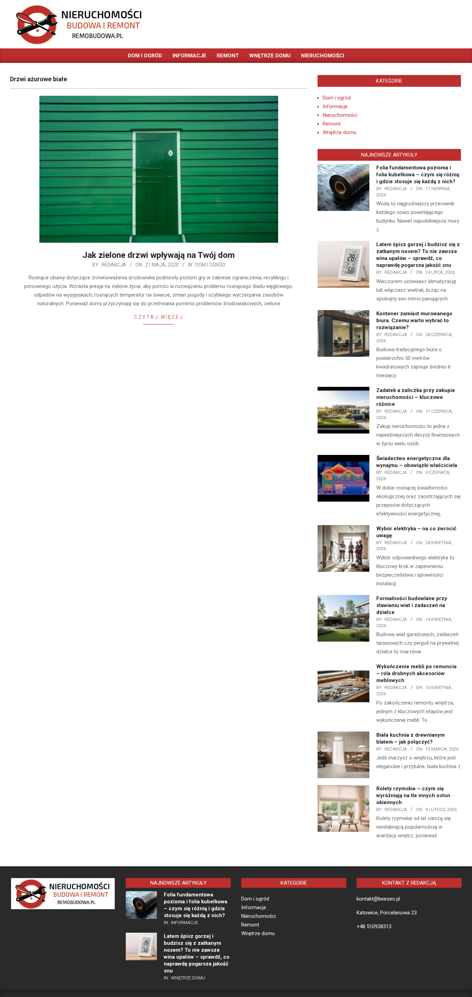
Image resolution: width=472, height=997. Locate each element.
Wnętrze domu (339, 132)
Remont (332, 124)
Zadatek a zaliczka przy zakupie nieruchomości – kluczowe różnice (415, 397)
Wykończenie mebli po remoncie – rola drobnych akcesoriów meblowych (416, 673)
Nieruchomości (340, 115)
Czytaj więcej (158, 317)
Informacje (335, 106)
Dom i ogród (210, 265)
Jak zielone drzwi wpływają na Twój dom (159, 255)
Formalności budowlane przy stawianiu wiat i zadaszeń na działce (411, 605)
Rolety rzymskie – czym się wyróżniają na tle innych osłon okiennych (413, 795)
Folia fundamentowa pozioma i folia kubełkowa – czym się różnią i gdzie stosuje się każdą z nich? (417, 175)
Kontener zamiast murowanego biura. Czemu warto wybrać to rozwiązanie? (414, 320)
